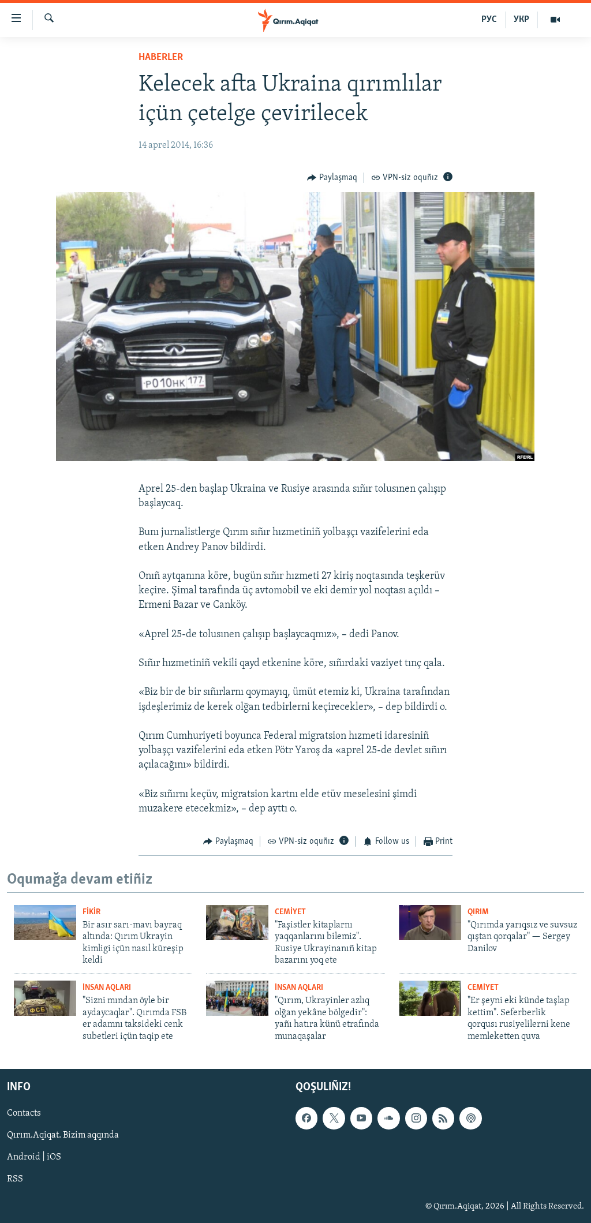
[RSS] (443, 1118)
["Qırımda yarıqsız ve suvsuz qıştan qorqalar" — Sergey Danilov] (430, 922)
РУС (489, 19)
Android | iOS (34, 1157)
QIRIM (478, 912)
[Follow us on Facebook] (306, 1118)
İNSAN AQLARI (107, 987)
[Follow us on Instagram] (416, 1118)
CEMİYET (290, 912)
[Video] (555, 20)
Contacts (24, 1113)
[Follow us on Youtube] (361, 1118)
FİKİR (91, 912)
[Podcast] (470, 1118)
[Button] (332, 177)
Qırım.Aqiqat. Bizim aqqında (63, 1135)
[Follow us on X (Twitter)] (334, 1118)
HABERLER (161, 58)
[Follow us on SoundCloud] (388, 1118)
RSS (15, 1179)
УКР (521, 19)
